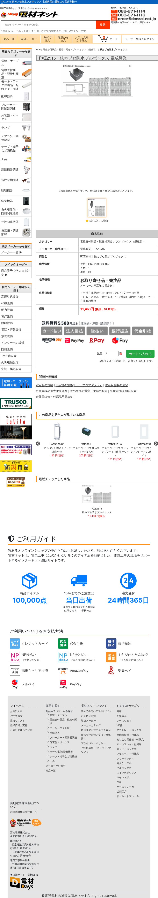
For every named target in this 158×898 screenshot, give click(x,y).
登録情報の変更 (18, 725)
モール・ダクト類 (60, 728)
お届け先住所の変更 (21, 730)
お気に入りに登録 (98, 220)
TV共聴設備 (8, 355)
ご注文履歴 (16, 715)
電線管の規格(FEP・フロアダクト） (79, 385)
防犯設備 (7, 349)
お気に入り (16, 711)
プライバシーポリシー (93, 743)
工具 (52, 761)
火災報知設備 (10, 362)
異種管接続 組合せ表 (123, 391)
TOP (38, 49)
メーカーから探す (55, 765)
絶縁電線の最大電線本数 (51, 391)
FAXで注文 (47, 39)
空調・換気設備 (11, 369)
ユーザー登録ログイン (140, 38)
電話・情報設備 (11, 329)
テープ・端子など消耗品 (63, 756)
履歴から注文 (63, 39)
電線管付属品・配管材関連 (56, 49)
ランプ (53, 746)
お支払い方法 (88, 715)
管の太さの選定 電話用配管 (88, 391)
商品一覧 (8, 38)
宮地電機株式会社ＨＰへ (23, 811)
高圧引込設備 (10, 296)
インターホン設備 (12, 342)
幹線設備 (7, 303)
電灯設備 (7, 316)
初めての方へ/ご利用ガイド (96, 711)
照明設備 (7, 323)
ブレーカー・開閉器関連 (63, 737)
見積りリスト (17, 720)
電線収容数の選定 (116, 385)
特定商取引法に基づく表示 (96, 730)
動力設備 (7, 309)
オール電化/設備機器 (61, 751)
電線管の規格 (44, 385)
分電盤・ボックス (60, 742)
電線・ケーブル (58, 714)
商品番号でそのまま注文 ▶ (15, 273)
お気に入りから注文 (81, 39)
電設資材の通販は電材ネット (81, 895)
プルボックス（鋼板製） (85, 49)
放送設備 (7, 336)
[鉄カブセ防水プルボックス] (97, 130)
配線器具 (55, 732)
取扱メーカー (29, 38)
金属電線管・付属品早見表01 (55, 396)
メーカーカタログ (91, 725)
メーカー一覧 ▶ (11, 252)
